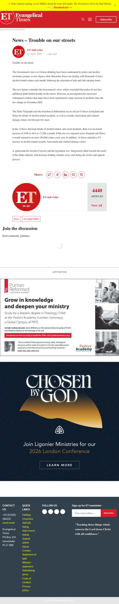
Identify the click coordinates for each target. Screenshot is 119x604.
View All (96, 205)
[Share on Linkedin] (65, 174)
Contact (26, 550)
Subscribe (106, 19)
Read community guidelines (16, 235)
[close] (115, 5)
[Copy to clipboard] (81, 174)
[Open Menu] (90, 19)
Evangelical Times (63, 600)
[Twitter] (50, 511)
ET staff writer (35, 50)
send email (8, 522)
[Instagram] (56, 511)
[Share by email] (73, 174)
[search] (83, 19)
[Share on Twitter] (49, 174)
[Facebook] (44, 511)
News (17, 218)
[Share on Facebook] (57, 174)
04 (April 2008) (31, 218)
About (25, 546)
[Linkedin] (62, 511)
